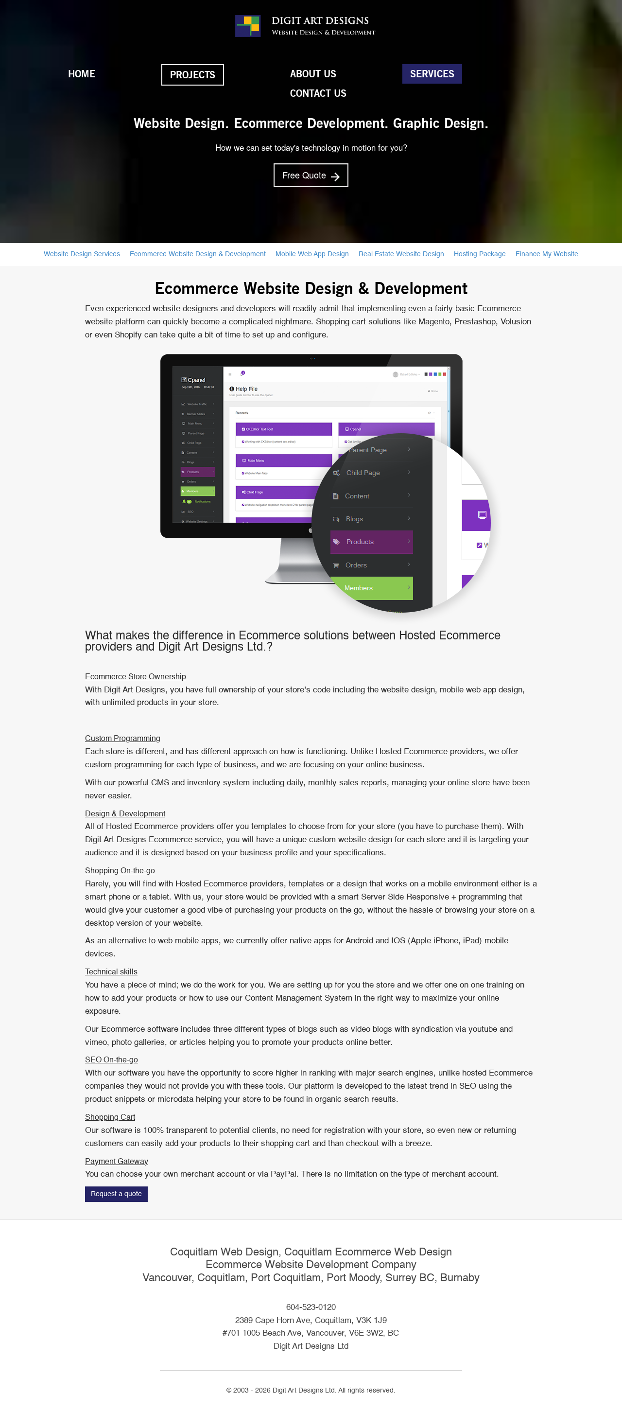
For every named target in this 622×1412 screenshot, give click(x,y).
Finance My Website (547, 254)
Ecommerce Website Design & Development (198, 254)
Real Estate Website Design (401, 254)
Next (609, 124)
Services (432, 74)
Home (81, 74)
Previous (12, 124)
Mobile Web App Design (312, 254)
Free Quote (305, 174)
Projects (192, 75)
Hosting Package (480, 254)
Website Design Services (82, 254)
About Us (313, 74)
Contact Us (318, 93)
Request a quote (116, 1194)
